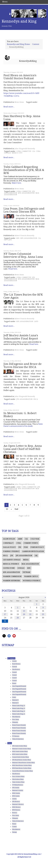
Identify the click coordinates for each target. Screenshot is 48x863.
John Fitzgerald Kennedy (25, 149)
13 (24, 611)
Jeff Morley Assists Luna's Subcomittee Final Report (20, 337)
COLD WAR (35, 539)
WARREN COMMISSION (12, 576)
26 (18, 618)
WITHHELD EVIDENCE (31, 580)
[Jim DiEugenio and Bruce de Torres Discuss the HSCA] (8, 371)
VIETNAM (26, 572)
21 (30, 614)
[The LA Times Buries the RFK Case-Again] (8, 302)
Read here (12, 269)
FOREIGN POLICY (37, 547)
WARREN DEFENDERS (11, 580)
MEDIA (26, 560)
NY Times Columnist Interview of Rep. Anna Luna (23, 255)
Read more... (9, 107)
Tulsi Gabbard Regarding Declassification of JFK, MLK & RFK (23, 170)
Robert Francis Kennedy (24, 235)
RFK (17, 238)
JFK (11, 555)
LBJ (36, 555)
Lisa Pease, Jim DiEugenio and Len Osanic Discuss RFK (23, 210)
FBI (5, 240)
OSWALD (7, 153)
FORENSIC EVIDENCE (11, 551)
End (16, 509)
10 (7, 509)
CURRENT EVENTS (31, 543)
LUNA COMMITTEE (23, 151)
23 (43, 614)
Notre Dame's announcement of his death (23, 425)
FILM (26, 547)
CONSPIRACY (8, 543)
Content (35, 44)
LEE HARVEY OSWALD (11, 560)
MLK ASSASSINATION (30, 564)
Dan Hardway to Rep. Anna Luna (21, 118)
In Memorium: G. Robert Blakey (19, 415)
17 (5, 614)
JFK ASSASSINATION (24, 399)
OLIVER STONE (9, 568)
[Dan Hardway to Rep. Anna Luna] (8, 124)
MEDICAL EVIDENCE (11, 564)
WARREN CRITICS (31, 576)
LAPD (9, 240)
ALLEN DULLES (9, 539)
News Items (19, 102)
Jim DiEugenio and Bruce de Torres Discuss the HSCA (22, 365)
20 (24, 614)
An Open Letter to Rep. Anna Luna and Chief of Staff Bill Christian (22, 449)
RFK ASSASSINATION (26, 193)
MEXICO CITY (17, 153)
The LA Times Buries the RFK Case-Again (23, 296)
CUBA (38, 151)
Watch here (16, 183)
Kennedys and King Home (18, 44)
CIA (33, 151)
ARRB (18, 487)
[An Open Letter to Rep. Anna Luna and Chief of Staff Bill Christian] (8, 457)
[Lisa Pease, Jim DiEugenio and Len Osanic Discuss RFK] (8, 216)
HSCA (35, 399)
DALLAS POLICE (9, 547)
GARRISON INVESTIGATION (33, 551)
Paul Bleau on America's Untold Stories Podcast (19, 77)
